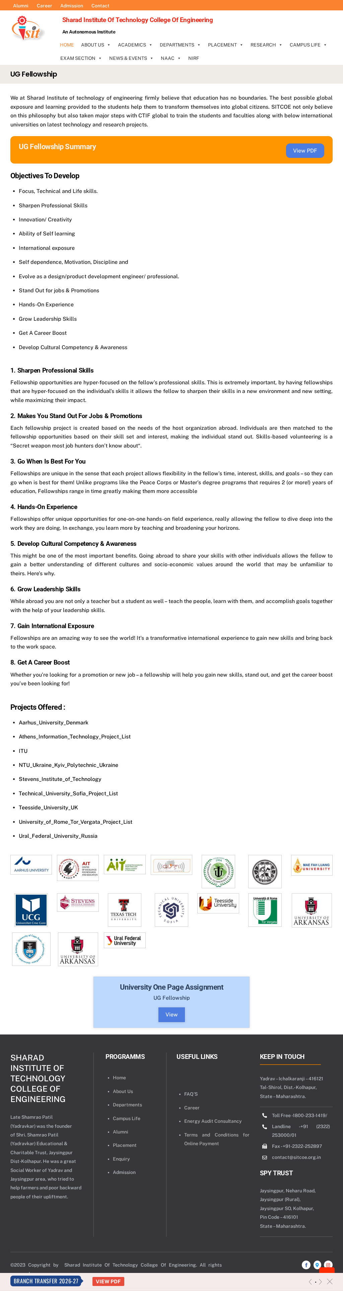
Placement (222, 44)
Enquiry (121, 1159)
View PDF (108, 1281)
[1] (315, 1282)
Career (192, 1107)
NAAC (168, 58)
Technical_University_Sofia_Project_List (68, 793)
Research (263, 44)
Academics (132, 44)
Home (67, 44)
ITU (23, 751)
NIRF (193, 58)
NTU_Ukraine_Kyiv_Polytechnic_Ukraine (68, 765)
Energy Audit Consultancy (213, 1121)
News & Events (128, 58)
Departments (177, 44)
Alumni (120, 1131)
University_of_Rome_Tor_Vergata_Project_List (75, 822)
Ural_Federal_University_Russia (58, 836)
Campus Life (305, 44)
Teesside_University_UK (48, 807)
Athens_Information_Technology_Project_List (75, 736)
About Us (92, 44)
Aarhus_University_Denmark (53, 722)
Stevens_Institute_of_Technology (60, 779)
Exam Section (77, 58)
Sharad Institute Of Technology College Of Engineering (38, 1078)
